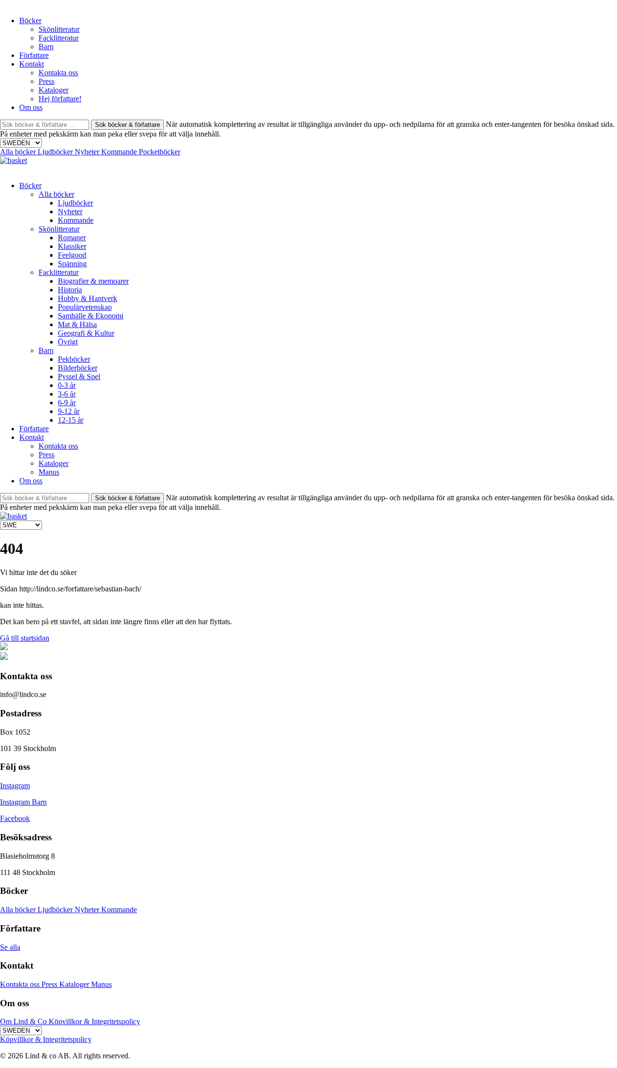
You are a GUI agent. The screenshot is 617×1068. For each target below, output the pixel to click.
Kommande (120, 152)
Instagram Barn (23, 802)
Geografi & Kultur (86, 333)
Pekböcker (74, 359)
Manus (49, 472)
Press (46, 81)
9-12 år (69, 411)
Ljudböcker (56, 152)
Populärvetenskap (85, 307)
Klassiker (72, 246)
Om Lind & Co (24, 1021)
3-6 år (67, 394)
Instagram (15, 785)
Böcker (30, 20)
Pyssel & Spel (79, 376)
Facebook (15, 818)
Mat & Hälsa (77, 324)
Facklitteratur (59, 38)
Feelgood (72, 255)
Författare (34, 55)
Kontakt (31, 64)
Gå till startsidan (24, 638)
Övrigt (68, 342)
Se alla (10, 947)
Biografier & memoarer (93, 281)
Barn (46, 46)
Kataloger (53, 90)
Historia (70, 290)
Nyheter (88, 152)
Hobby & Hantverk (87, 298)
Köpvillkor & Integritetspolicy (94, 1021)
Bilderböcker (77, 368)
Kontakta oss (58, 72)
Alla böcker (19, 152)
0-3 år (67, 385)
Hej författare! (60, 99)
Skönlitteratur (59, 29)
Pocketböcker (159, 152)
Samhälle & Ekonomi (90, 316)
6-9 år (67, 402)
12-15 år (70, 420)
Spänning (72, 264)
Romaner (72, 237)
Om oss (30, 107)
